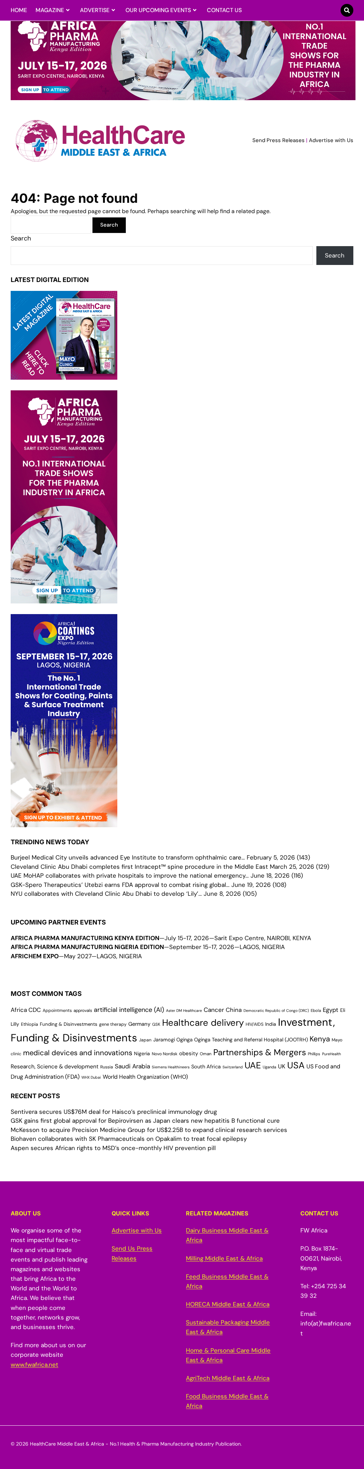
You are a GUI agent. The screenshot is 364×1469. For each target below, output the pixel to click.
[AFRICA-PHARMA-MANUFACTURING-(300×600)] (64, 598)
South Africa (206, 1066)
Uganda (269, 1066)
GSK (156, 1024)
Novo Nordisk (164, 1054)
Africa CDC (26, 1010)
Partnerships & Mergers (259, 1052)
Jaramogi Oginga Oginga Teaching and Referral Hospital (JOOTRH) (230, 1039)
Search (21, 238)
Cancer (214, 1010)
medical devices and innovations (77, 1052)
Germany (139, 1024)
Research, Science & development (54, 1066)
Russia (106, 1067)
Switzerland (233, 1066)
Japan (145, 1040)
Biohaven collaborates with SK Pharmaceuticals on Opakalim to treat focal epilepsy (129, 1139)
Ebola (316, 1010)
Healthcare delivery (203, 1023)
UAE (253, 1065)
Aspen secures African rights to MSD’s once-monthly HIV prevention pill (113, 1148)
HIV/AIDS (254, 1024)
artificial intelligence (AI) (129, 1009)
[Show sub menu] (67, 10)
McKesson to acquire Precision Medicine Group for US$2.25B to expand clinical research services (149, 1130)
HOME (19, 10)
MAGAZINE (50, 10)
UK (281, 1066)
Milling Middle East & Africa (224, 1258)
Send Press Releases (278, 140)
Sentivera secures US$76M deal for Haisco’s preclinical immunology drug (114, 1112)
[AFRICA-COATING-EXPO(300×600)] (64, 822)
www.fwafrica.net (34, 1364)
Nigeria (142, 1053)
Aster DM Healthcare (184, 1010)
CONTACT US (224, 10)
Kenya (320, 1039)
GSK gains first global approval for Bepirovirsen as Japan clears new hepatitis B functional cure (145, 1120)
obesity (188, 1053)
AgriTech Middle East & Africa (227, 1378)
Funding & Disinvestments (68, 1024)
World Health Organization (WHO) (145, 1076)
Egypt (330, 1010)
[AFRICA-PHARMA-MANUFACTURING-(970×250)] (183, 95)
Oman (206, 1054)
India (270, 1024)
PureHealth (331, 1053)
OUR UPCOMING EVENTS (158, 10)
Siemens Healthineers (170, 1066)
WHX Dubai (91, 1077)
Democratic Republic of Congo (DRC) (276, 1010)
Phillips (314, 1053)
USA (296, 1065)
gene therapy (113, 1024)
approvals (83, 1010)
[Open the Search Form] (347, 10)
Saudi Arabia (132, 1066)
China (234, 1010)
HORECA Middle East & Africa (227, 1304)
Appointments (57, 1010)
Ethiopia (29, 1024)
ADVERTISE (94, 10)
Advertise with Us (331, 140)
